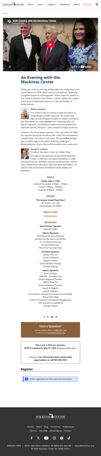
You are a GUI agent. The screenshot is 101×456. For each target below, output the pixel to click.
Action (40, 4)
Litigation (51, 4)
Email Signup (56, 430)
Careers (33, 430)
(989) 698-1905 (60, 330)
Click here (34, 357)
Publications (68, 426)
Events (77, 4)
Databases (65, 4)
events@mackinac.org (56, 333)
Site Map (43, 430)
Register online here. (67, 348)
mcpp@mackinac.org (84, 445)
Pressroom (55, 426)
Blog (46, 426)
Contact (68, 430)
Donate (87, 4)
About (30, 4)
